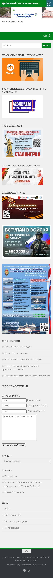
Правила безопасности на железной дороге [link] (27, 375)
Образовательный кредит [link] (17, 346)
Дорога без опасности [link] (15, 353)
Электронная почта (37, 405)
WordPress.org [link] (11, 527)
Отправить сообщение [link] (13, 445)
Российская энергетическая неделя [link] (23, 359)
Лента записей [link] (12, 514)
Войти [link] (7, 508)
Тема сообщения (36, 411)
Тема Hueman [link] (40, 564)
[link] (49, 3)
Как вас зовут (34, 400)
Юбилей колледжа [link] (14, 492)
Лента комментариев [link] (15, 521)
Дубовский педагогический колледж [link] (21, 3)
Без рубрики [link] (11, 476)
